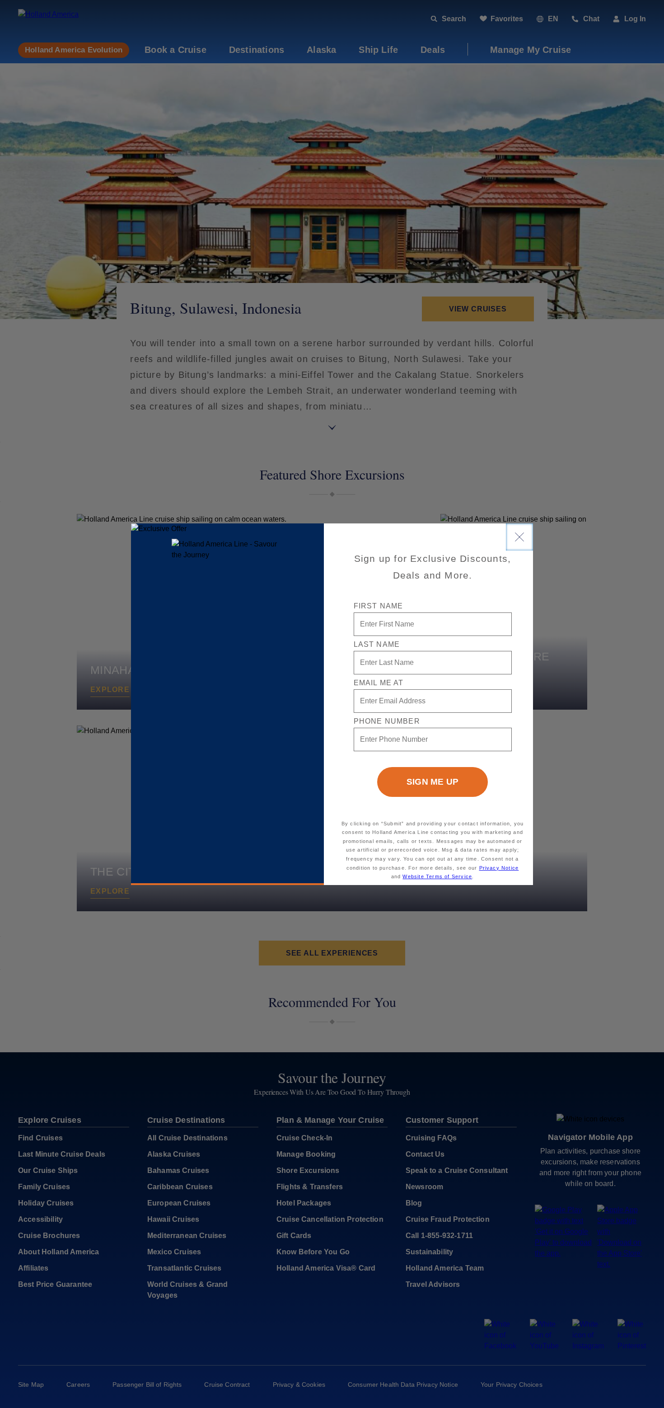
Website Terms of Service (437, 876)
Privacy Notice (499, 868)
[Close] (519, 537)
